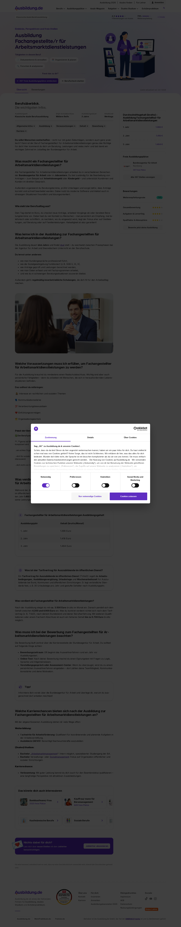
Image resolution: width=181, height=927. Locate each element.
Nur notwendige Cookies (90, 496)
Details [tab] (90, 437)
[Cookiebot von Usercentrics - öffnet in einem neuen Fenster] (135, 429)
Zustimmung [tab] (51, 437)
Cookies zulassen (128, 496)
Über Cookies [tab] (130, 437)
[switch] (75, 485)
